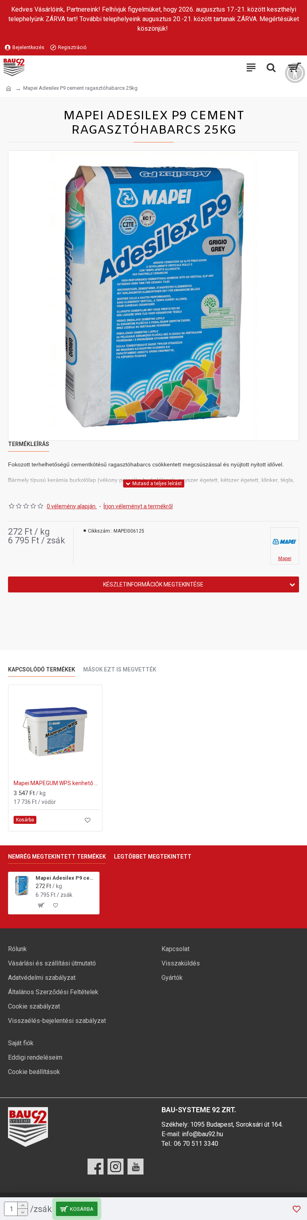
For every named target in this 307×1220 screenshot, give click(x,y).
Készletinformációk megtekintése (153, 584)
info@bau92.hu (202, 1134)
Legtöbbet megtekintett (152, 856)
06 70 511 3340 (196, 1143)
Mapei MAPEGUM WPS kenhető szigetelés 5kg (57, 783)
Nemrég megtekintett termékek (57, 856)
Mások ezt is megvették (119, 669)
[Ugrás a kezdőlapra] (8, 89)
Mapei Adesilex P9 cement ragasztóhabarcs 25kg (66, 878)
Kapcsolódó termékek (41, 669)
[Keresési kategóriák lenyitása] (271, 67)
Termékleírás (28, 444)
